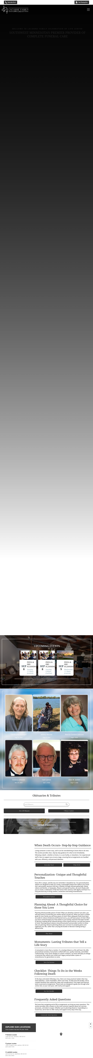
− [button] (90, 1027)
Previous (17, 663)
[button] (10, 2)
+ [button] (90, 1024)
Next (76, 663)
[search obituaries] (67, 804)
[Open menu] (88, 9)
